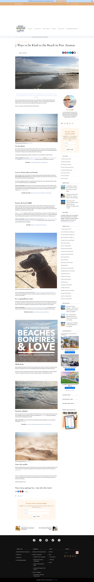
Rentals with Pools (64, 282)
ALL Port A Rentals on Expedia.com (68, 234)
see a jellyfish (20, 213)
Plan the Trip (37, 28)
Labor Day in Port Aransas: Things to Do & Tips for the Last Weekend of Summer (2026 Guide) (72, 204)
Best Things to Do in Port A (66, 164)
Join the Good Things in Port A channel (39, 569)
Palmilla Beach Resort (65, 273)
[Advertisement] (47, 13)
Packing (53, 28)
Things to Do (60, 28)
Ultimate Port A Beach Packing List (23, 551)
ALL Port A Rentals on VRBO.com (67, 237)
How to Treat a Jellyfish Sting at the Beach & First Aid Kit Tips (38, 424)
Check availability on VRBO (69, 352)
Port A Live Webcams (65, 175)
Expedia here (52, 292)
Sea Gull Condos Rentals (66, 293)
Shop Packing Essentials (21, 560)
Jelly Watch (44, 415)
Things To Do (18, 557)
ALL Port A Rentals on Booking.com (68, 231)
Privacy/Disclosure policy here (67, 221)
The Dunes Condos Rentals (66, 298)
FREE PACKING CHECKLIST (72, 28)
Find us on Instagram (36, 572)
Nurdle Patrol (17, 470)
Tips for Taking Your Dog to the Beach (41, 312)
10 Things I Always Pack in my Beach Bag (38, 162)
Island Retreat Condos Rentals (67, 262)
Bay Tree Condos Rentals (66, 245)
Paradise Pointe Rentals (65, 276)
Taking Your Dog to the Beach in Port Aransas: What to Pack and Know (72, 196)
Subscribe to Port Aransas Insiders (39, 551)
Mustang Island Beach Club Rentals (68, 270)
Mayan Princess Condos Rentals (67, 268)
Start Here (30, 28)
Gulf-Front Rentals (64, 259)
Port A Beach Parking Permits (66, 170)
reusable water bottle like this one (35, 157)
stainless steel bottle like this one (28, 159)
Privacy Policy (52, 556)
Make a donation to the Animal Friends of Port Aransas (35, 307)
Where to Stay (46, 28)
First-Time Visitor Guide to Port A (67, 167)
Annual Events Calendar (65, 161)
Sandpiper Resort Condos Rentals (67, 290)
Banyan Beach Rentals (65, 243)
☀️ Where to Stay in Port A (66, 229)
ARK (47, 214)
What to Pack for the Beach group (39, 564)
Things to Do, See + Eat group (39, 556)
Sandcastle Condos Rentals (66, 284)
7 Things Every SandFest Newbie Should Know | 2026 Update (72, 324)
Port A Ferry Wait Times (65, 172)
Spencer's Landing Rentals (66, 296)
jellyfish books (22, 421)
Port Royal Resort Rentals (66, 279)
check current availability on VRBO (42, 292)
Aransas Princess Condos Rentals (67, 240)
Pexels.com (30, 143)
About (50, 554)
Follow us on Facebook (37, 554)
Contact (50, 562)
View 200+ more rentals (70, 390)
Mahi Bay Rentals (64, 265)
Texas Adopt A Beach (24, 189)
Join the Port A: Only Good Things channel (39, 575)
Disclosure (36, 97)
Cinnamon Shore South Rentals (67, 254)
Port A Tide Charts (64, 178)
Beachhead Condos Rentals (66, 248)
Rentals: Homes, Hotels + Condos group (38, 560)
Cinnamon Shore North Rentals (67, 251)
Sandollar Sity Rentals (65, 287)
